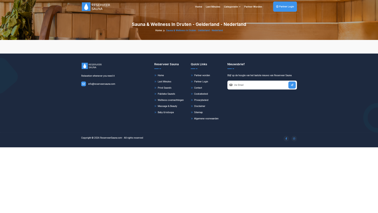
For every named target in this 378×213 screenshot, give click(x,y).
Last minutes (213, 6)
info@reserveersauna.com (101, 84)
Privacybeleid (201, 100)
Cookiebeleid (201, 93)
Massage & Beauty (167, 106)
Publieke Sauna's (166, 93)
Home (198, 6)
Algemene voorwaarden (206, 118)
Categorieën (231, 6)
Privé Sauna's (164, 87)
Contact (198, 87)
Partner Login (286, 6)
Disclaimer (199, 106)
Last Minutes (164, 81)
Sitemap (198, 112)
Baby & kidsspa (165, 112)
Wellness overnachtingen (170, 100)
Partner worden (253, 6)
